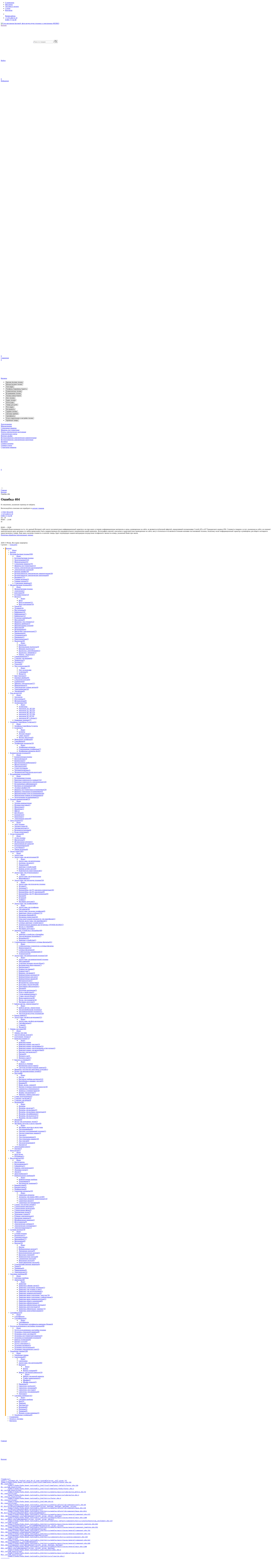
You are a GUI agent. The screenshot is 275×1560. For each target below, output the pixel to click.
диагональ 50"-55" (27, 714)
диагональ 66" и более (28, 718)
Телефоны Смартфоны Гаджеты (23, 722)
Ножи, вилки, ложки (27, 1085)
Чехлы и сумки (26, 927)
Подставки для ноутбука (28, 984)
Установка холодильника (24, 1347)
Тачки (17, 1266)
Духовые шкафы (22, 788)
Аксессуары (16, 851)
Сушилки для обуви (22, 1100)
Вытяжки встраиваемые (25, 786)
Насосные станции (26, 1255)
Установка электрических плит (26, 1349)
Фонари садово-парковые (29, 1413)
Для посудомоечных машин (30, 1133)
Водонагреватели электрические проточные (17, 440)
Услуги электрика (22, 1343)
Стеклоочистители (22, 680)
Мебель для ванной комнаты (30, 1372)
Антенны (23, 888)
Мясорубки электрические (25, 631)
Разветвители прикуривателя (30, 871)
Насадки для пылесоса (28, 1052)
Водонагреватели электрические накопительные (19, 438)
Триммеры (19, 1268)
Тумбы (22, 900)
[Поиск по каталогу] (56, 41)
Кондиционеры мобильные (25, 762)
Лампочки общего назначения (31, 1301)
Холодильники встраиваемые (26, 797)
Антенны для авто (26, 863)
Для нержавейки (26, 1129)
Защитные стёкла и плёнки (30, 913)
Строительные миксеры (24, 1206)
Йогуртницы (20, 610)
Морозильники (6, 426)
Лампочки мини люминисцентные (32, 1299)
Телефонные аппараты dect (29, 751)
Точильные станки (22, 1214)
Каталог (9, 548)
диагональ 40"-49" (27, 712)
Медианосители (25, 981)
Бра (21, 1401)
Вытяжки (4, 441)
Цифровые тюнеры (22, 720)
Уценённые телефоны (23, 1415)
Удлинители (24, 954)
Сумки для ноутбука (27, 996)
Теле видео (16, 693)
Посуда (18, 1073)
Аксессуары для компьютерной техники (31, 955)
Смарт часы (24, 735)
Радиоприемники (21, 845)
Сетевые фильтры (26, 950)
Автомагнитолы (21, 828)
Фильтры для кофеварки (28, 1114)
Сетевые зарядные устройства (31, 923)
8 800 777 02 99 (10, 20)
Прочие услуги (20, 1341)
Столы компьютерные (28, 994)
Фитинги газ (24, 1056)
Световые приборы (18, 1274)
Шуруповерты (20, 1222)
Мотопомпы (19, 1241)
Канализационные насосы (29, 1253)
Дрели (17, 1172)
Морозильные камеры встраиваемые (28, 795)
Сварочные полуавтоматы (29, 1203)
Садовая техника (17, 1230)
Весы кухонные (26, 602)
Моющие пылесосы (27, 649)
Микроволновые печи (23, 625)
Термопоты (19, 660)
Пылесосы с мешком (27, 652)
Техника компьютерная (20, 799)
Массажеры (19, 620)
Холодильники (6, 424)
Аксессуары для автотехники (26, 857)
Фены (22, 674)
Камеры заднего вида (27, 869)
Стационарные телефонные (30, 749)
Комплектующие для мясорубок (31, 1050)
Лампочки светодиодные (29, 1307)
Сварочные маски (26, 1201)
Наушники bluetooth (27, 915)
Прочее (22, 896)
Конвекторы (19, 761)
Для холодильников (27, 1143)
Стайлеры (23, 672)
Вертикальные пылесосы (29, 647)
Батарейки (24, 938)
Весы (17, 597)
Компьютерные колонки (29, 975)
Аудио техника (17, 834)
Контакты (8, 10)
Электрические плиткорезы (25, 1226)
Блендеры (19, 593)
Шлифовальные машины (24, 1220)
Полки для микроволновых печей (27, 1071)
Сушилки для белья (22, 1098)
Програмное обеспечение (29, 986)
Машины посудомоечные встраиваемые (30, 790)
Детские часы (25, 734)
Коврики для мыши (27, 973)
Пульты (22, 898)
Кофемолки (20, 616)
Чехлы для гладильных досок (26, 1121)
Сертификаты (16, 1313)
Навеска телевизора (22, 1340)
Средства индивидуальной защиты (32, 1067)
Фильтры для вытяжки (28, 1110)
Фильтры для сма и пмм (28, 1118)
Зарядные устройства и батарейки (28, 930)
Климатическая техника (20, 753)
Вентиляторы (20, 759)
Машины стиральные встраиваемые (28, 791)
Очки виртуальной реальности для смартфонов (37, 919)
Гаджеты (18, 728)
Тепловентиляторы (22, 770)
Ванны (22, 1365)
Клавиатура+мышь (26, 969)
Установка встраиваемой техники (27, 1338)
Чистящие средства (27, 901)
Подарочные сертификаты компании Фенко (36, 1324)
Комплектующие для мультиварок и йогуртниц (37, 1048)
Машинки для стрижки (24, 622)
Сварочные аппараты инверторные (33, 1199)
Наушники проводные (28, 917)
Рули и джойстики (26, 992)
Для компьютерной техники (30, 1011)
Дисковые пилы (21, 1170)
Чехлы (22, 1027)
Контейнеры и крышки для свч (31, 1081)
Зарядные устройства (27, 867)
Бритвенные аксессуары (28, 1065)
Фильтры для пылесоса (28, 1116)
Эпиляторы (19, 691)
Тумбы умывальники (31, 1378)
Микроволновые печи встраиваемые (29, 793)
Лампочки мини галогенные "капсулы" (34, 1295)
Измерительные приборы (24, 1175)
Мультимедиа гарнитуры (29, 982)
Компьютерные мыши (28, 979)
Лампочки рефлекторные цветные (32, 1305)
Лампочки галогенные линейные (32, 1287)
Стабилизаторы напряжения (30, 952)
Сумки (22, 1025)
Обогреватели (20, 766)
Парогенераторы (21, 639)
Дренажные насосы (27, 1251)
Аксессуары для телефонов (26, 903)
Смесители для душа (27, 1390)
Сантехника (20, 1357)
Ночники (23, 1407)
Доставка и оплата (12, 6)
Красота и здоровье (22, 1060)
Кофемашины (20, 614)
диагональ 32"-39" (27, 710)
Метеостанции (20, 764)
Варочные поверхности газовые (28, 780)
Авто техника (16, 820)
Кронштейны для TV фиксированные (33, 894)
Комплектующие (22, 1038)
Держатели (24, 865)
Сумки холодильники (23, 1096)
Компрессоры (20, 1185)
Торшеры (23, 1411)
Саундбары (19, 847)
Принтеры (19, 817)
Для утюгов (24, 1141)
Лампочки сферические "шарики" (32, 1309)
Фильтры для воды (26, 1108)
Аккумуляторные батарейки (30, 936)
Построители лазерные (28, 1183)
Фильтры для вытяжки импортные (32, 1112)
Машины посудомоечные (10, 430)
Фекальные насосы (27, 1260)
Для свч (22, 1135)
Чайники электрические (24, 683)
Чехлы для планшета (28, 1000)
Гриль (17, 606)
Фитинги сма (25, 1058)
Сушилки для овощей (23, 658)
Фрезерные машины (22, 1218)
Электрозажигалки (22, 1147)
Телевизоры (20, 703)
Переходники (25, 948)
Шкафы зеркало (30, 1382)
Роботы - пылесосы (27, 654)
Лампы (22, 1403)
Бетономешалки (21, 1164)
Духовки (19, 608)
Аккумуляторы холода (23, 1035)
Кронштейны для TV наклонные (32, 892)
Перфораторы (20, 1189)
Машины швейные (22, 624)
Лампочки (19, 1280)
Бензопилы (19, 1235)
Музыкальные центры (23, 842)
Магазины (9, 4)
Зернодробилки (21, 1174)
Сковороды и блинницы (29, 1089)
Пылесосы (19, 641)
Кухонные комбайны (23, 618)
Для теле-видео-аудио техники (31, 1013)
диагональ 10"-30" (27, 708)
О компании (9, 3)
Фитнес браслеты (26, 737)
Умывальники (20, 1270)
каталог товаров (38, 508)
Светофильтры (25, 1023)
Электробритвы (21, 689)
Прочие (22, 1054)
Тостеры (18, 662)
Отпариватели (20, 635)
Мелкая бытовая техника (21, 585)
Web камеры (24, 961)
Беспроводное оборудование (30, 965)
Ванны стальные (30, 1370)
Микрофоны (24, 878)
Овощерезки (19, 633)
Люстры (23, 1405)
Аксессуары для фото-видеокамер (28, 1017)
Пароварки (19, 637)
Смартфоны (19, 741)
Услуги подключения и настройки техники (27, 1326)
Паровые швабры (21, 678)
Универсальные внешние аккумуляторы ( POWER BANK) (41, 925)
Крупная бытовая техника (21, 554)
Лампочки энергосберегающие (31, 1311)
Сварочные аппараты (23, 1191)
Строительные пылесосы (24, 1208)
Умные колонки (21, 849)
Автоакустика (21, 826)
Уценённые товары (19, 1351)
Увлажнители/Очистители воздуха (28, 772)
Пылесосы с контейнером (29, 651)
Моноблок (19, 809)
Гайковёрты (19, 1166)
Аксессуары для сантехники (30, 1363)
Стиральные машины (9, 428)
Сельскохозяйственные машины (27, 1264)
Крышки (23, 1083)
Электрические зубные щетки (26, 687)
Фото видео (15, 1150)
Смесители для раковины (29, 1392)
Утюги (18, 664)
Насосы (18, 1243)
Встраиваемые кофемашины (25, 784)
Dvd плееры (19, 699)
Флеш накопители (27, 998)
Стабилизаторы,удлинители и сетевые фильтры (33, 942)
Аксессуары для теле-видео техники (29, 880)
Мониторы (19, 807)
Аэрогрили (19, 591)
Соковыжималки (21, 656)
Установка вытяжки (22, 1345)
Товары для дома (18, 1029)
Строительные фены (22, 1210)
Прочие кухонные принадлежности (33, 1087)
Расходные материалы (28, 990)
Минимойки (20, 1239)
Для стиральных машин (29, 1139)
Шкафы (27, 1380)
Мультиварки (20, 629)
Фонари (18, 1120)
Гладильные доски (22, 1037)
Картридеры (24, 967)
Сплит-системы (21, 768)
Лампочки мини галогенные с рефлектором (36, 1297)
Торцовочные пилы (22, 1212)
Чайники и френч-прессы (29, 1094)
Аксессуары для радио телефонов (32, 911)
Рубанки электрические (24, 1216)
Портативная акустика (24, 844)
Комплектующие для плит (29, 1044)
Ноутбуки (18, 813)
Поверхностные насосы (28, 1257)
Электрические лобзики (24, 1224)
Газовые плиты (6, 445)
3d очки (22, 886)
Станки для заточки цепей (25, 1204)
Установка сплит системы (25, 1334)
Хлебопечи (19, 681)
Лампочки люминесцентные (30, 1293)
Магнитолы (19, 840)
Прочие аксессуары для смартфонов (33, 921)
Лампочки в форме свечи (29, 1285)
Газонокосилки (20, 1237)
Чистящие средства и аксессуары (27, 1123)
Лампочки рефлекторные (29, 1303)
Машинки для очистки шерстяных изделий (31, 1069)
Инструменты (17, 1158)
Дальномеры (24, 1181)
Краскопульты (20, 1187)
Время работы (10, 16)
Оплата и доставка (16, 1419)
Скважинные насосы (27, 1258)
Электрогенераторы (23, 1228)
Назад (14, 550)
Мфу (17, 811)
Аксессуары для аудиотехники (26, 872)
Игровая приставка (22, 805)
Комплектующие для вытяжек (31, 1046)
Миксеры (19, 627)
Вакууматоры (20, 676)
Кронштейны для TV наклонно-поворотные (36, 890)
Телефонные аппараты (24, 743)
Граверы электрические (24, 1168)
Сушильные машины (8, 447)
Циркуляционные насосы (29, 1262)
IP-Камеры (19, 1156)
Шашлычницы (20, 685)
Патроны (23, 1409)
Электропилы (20, 1272)
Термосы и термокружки (29, 1091)
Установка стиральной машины (26, 1332)
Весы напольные (26, 604)
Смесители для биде (27, 1386)
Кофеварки (19, 612)
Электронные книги (22, 818)
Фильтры (19, 1102)
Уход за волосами (22, 666)
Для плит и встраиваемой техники (32, 1131)
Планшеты (19, 815)
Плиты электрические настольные (13, 432)
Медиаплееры (20, 701)
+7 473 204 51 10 (11, 18)
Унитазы (23, 1394)
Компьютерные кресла (28, 977)
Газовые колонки (7, 443)
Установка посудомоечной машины (28, 1336)
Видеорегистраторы (22, 830)
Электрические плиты (9, 434)
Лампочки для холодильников (31, 1291)
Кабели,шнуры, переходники (26, 1004)
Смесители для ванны (28, 1388)
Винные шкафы (6, 436)
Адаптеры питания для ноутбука (31, 963)
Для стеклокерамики (27, 1137)
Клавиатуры (24, 971)
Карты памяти (20, 1015)
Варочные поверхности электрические (30, 782)
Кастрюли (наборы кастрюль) (31, 1079)
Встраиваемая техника (20, 774)
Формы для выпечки (27, 1093)
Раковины (23, 1384)
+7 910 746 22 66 (7, 512)
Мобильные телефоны (23, 739)
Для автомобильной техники (30, 1010)
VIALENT (13, 545)
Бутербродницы (21, 595)
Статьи (7, 8)
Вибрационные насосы (28, 1249)
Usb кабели (24, 909)
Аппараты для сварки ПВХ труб (31, 1197)
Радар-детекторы (21, 832)
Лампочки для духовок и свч (30, 1289)
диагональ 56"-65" (26, 716)
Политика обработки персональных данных (17, 535)
